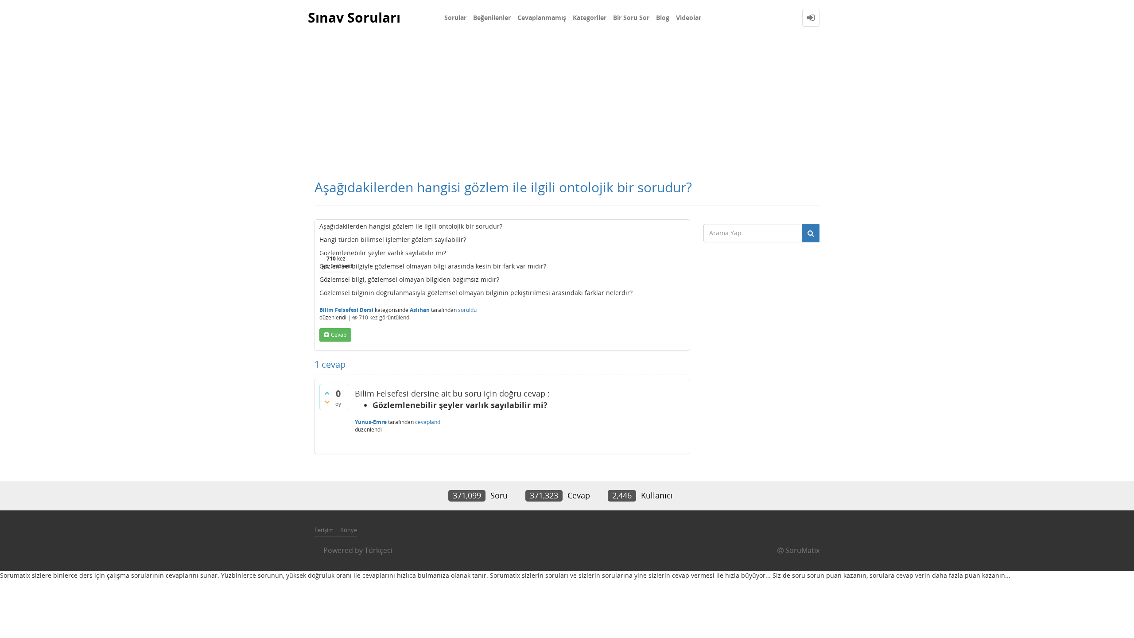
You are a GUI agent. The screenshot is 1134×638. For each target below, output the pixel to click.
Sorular (455, 17)
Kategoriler (589, 17)
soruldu (467, 310)
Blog (662, 17)
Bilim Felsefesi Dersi (346, 310)
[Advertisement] (567, 102)
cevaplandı (428, 422)
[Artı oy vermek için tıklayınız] (327, 393)
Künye (348, 530)
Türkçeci (378, 550)
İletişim (324, 530)
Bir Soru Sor (631, 17)
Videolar (688, 17)
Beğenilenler (492, 17)
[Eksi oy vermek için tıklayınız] (327, 402)
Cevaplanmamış (541, 17)
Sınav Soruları (354, 17)
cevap (338, 334)
